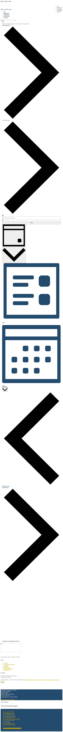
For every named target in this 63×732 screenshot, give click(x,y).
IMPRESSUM (7, 670)
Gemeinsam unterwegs (9, 664)
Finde (31, 222)
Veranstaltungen (6, 25)
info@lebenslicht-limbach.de (30, 679)
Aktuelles (6, 665)
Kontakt (6, 663)
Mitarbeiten (6, 667)
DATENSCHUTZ (8, 668)
